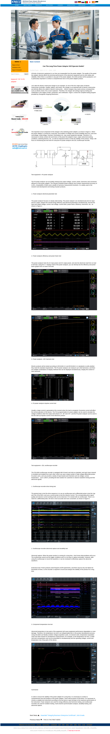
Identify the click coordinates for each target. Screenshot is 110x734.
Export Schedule (17, 70)
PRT (63, 725)
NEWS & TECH (71, 5)
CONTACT (92, 5)
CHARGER (54, 725)
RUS (79, 725)
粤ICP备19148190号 (74, 730)
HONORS (60, 5)
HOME (17, 5)
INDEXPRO (46, 725)
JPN (71, 725)
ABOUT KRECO (28, 5)
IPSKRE (39, 725)
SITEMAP (89, 725)
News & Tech (16, 65)
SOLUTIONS (49, 5)
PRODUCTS (38, 5)
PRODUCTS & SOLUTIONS (27, 725)
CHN (83, 725)
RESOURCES (81, 5)
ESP (59, 725)
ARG (75, 725)
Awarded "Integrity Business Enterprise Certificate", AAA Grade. (63, 715)
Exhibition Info (16, 67)
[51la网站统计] (68, 730)
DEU (67, 725)
